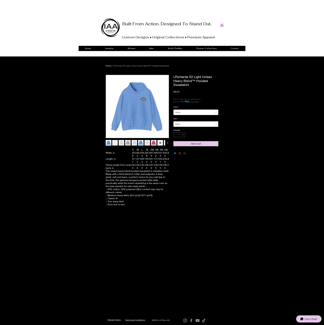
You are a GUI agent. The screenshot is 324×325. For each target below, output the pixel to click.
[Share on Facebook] (175, 153)
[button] (222, 24)
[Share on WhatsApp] (184, 153)
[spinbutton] (179, 135)
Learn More (194, 102)
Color (176, 107)
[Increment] (183, 135)
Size (175, 118)
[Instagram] (185, 320)
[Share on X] (189, 153)
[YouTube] (197, 320)
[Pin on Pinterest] (179, 153)
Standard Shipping (198, 95)
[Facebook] (191, 320)
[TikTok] (203, 320)
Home (108, 65)
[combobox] (195, 112)
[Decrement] (175, 135)
